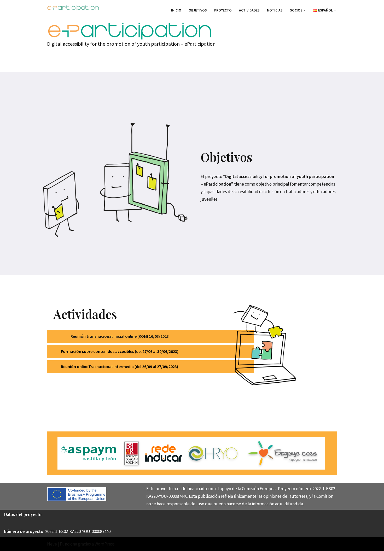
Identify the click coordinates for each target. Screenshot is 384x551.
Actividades (249, 10)
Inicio (176, 10)
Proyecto (223, 10)
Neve (52, 544)
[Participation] (73, 8)
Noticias (275, 10)
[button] (305, 10)
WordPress (105, 544)
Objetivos (198, 10)
